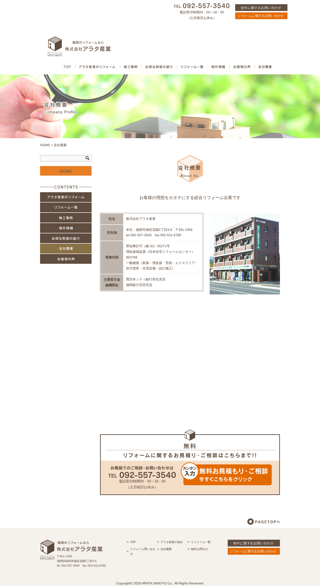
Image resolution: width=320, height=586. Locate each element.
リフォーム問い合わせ (142, 551)
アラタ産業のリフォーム (66, 197)
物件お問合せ (199, 549)
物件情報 (66, 228)
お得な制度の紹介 (66, 238)
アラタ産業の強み (171, 542)
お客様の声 (66, 259)
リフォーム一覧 (66, 207)
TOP (133, 542)
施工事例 (66, 218)
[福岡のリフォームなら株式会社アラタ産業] (79, 50)
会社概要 (66, 248)
